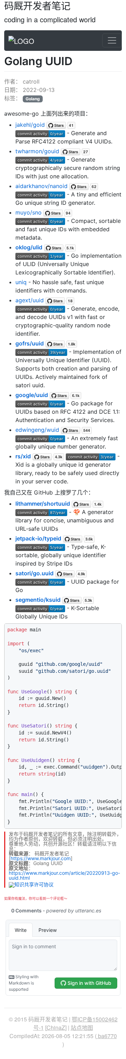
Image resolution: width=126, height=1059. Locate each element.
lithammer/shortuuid (42, 503)
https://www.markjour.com (40, 858)
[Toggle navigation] (112, 40)
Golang (33, 98)
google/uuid (31, 394)
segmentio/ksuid (38, 599)
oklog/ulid (28, 247)
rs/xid (23, 456)
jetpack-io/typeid (38, 538)
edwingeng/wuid (37, 429)
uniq (21, 282)
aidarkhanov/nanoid (41, 185)
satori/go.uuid (34, 573)
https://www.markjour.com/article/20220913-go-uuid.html (64, 875)
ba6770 (107, 1036)
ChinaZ (56, 1027)
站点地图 (82, 1027)
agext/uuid (29, 300)
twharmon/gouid (37, 151)
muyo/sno (28, 212)
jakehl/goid (30, 124)
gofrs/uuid (29, 343)
